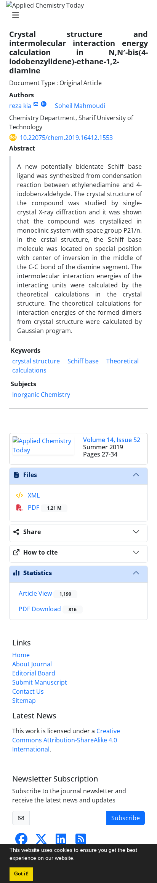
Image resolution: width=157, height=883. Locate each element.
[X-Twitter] (41, 841)
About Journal (32, 664)
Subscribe (125, 818)
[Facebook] (21, 841)
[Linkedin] (61, 841)
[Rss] (81, 841)
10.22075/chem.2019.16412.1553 (66, 137)
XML (33, 495)
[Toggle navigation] (76, 15)
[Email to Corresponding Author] (35, 104)
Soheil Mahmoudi (80, 105)
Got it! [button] (21, 874)
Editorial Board (33, 673)
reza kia (20, 105)
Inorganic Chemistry (41, 394)
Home (21, 655)
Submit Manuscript (39, 682)
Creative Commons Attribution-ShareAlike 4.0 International (66, 740)
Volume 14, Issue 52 (111, 440)
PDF (43, 507)
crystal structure (36, 361)
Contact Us (28, 691)
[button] (77, 859)
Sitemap (24, 700)
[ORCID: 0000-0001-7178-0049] (43, 104)
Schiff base (83, 361)
